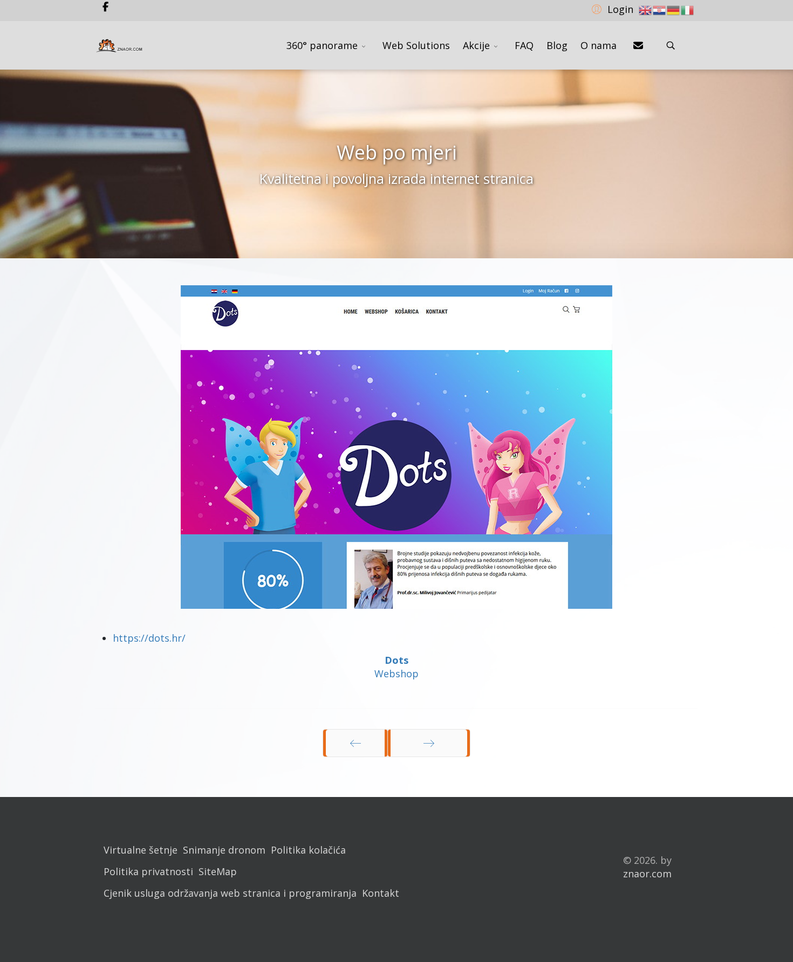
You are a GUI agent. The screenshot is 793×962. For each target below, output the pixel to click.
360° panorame (322, 45)
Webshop (396, 673)
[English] (646, 9)
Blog (557, 45)
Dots (396, 660)
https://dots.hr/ (149, 637)
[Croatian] (660, 9)
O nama (598, 45)
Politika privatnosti (148, 871)
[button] (611, 9)
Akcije (476, 45)
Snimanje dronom (224, 849)
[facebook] (105, 6)
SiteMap (218, 871)
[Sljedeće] (429, 743)
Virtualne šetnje (140, 849)
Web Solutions (416, 45)
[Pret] (355, 743)
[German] (674, 9)
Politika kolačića (308, 849)
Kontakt (380, 893)
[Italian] (688, 9)
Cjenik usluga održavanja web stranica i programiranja (230, 893)
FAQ (524, 45)
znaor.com (647, 873)
